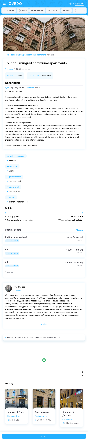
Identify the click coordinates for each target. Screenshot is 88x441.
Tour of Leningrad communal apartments (28, 55)
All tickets (79, 230)
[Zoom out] (82, 375)
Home (6, 55)
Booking (44, 436)
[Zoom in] (82, 372)
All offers (44, 324)
